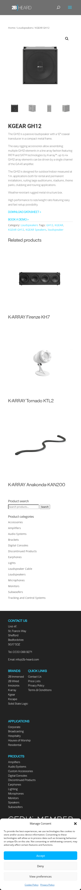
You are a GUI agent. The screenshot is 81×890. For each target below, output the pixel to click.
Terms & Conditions (40, 690)
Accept (40, 856)
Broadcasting (16, 731)
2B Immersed (16, 676)
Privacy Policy (47, 884)
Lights (12, 563)
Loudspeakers (25, 27)
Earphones (15, 557)
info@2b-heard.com (27, 659)
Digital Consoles (18, 545)
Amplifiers (14, 528)
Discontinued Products (22, 551)
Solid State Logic (18, 703)
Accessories (15, 522)
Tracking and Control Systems (27, 598)
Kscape (12, 699)
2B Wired (13, 681)
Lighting (13, 789)
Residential (14, 745)
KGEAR (59, 225)
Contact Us (34, 676)
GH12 (49, 225)
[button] (75, 823)
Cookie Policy (31, 884)
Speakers (13, 802)
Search (45, 506)
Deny (40, 866)
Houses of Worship (19, 740)
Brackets (13, 539)
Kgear (11, 694)
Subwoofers (15, 592)
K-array (12, 690)
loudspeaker (55, 229)
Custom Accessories (21, 771)
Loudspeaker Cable (20, 569)
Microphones (16, 580)
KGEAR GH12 (16, 229)
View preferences (40, 876)
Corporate (14, 727)
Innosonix (13, 685)
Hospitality (14, 736)
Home (11, 27)
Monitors (13, 586)
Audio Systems (17, 534)
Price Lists (34, 681)
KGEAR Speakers (36, 229)
